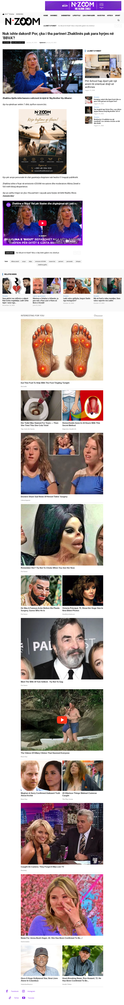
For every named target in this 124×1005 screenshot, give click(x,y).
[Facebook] (7, 991)
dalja (30, 261)
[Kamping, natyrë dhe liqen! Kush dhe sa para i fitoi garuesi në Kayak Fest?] (88, 100)
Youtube (31, 998)
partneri (60, 261)
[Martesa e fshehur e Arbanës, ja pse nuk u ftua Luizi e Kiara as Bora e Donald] (47, 286)
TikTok (16, 998)
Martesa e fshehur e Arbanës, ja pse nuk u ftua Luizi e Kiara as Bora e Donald (45, 300)
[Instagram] (23, 991)
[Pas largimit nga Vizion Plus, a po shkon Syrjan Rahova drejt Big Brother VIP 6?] (88, 110)
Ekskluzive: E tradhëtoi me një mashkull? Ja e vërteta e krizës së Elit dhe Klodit (107, 121)
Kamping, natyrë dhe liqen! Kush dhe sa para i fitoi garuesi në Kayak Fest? (107, 100)
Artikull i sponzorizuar (92, 77)
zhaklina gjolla (42, 265)
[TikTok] (10, 998)
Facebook (15, 991)
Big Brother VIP (18, 42)
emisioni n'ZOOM (40, 261)
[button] (118, 20)
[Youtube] (23, 998)
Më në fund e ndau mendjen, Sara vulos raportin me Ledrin (107, 299)
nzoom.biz (52, 261)
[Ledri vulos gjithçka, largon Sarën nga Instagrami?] (77, 286)
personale (70, 261)
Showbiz (6, 42)
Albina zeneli (15, 261)
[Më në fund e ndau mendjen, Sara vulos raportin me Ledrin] (108, 286)
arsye (24, 261)
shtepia (78, 261)
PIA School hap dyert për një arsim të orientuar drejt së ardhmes (101, 84)
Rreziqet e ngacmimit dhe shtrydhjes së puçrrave (74, 26)
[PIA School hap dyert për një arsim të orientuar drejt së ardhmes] (103, 66)
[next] (120, 25)
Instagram (31, 991)
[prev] (116, 25)
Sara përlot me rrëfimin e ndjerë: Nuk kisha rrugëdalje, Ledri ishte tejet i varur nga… (15, 300)
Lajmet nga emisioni (39, 296)
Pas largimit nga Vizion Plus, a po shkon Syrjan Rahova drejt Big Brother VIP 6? (107, 110)
